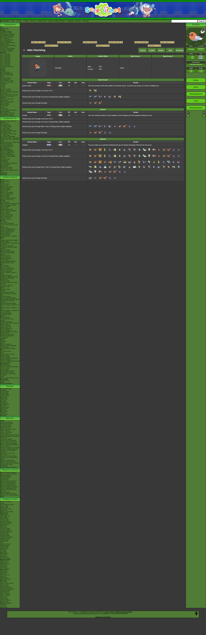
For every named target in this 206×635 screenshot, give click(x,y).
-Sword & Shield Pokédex (7, 42)
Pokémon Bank (4, 241)
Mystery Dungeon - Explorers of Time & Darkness (9, 311)
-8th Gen (2, 86)
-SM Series (3, 549)
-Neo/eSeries (4, 556)
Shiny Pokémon (4, 147)
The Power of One (5, 425)
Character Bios (4, 124)
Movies (10, 418)
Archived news (4, 28)
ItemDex (2, 68)
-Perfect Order (4, 520)
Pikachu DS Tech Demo (7, 334)
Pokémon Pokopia (5, 188)
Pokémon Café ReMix (6, 192)
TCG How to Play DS (6, 285)
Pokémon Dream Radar (7, 268)
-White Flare (3, 527)
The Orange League (6, 126)
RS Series (3, 401)
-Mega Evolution (5, 524)
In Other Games (5, 368)
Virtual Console (4, 369)
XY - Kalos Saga (5, 135)
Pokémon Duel (4, 260)
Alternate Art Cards (5, 509)
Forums (19, 21)
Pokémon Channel (5, 326)
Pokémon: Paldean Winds (7, 156)
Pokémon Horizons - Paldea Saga (10, 142)
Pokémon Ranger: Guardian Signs (8, 294)
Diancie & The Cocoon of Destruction (7, 454)
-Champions (3, 83)
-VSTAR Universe (5, 600)
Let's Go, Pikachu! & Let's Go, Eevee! (9, 225)
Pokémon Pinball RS (6, 328)
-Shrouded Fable (5, 535)
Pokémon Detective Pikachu (8, 467)
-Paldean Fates (4, 539)
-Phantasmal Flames (6, 523)
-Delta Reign (3, 514)
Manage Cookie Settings (124, 612)
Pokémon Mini (4, 347)
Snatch (24, 115)
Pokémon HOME (5, 206)
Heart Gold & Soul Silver (7, 292)
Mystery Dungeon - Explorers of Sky (9, 305)
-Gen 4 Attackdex (5, 58)
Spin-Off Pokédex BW (6, 75)
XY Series (3, 412)
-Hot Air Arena (4, 584)
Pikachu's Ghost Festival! (7, 482)
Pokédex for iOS (5, 286)
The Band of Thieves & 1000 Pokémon (8, 248)
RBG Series (3, 397)
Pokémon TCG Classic (7, 511)
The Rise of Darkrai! (6, 439)
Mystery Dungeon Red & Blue (9, 331)
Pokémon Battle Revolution (8, 303)
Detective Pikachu (5, 233)
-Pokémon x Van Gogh (6, 99)
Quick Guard (26, 86)
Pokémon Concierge (6, 167)
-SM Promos (3, 565)
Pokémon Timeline (5, 89)
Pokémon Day (4, 100)
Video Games (10, 177)
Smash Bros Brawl (5, 314)
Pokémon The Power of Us (8, 461)
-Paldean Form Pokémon (7, 115)
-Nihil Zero (3, 573)
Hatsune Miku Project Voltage (9, 94)
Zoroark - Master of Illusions (8, 443)
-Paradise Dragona (5, 590)
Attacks (161, 50)
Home (13, 21)
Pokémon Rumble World (7, 251)
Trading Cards (10, 499)
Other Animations (5, 164)
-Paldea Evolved (5, 545)
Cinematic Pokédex (5, 78)
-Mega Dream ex (5, 575)
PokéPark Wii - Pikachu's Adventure (7, 301)
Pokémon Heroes (5, 430)
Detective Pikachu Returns (8, 198)
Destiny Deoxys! (5, 433)
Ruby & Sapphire (5, 317)
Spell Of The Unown (6, 426)
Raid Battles (3, 510)
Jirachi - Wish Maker (6, 432)
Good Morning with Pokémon (8, 163)
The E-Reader (4, 337)
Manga (10, 386)
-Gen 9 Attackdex (5, 65)
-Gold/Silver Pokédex (6, 33)
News (2, 27)
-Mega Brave (4, 577)
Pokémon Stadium (5, 359)
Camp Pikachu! (4, 478)
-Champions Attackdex (6, 66)
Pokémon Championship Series (9, 92)
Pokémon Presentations (7, 101)
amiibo (2, 376)
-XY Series (3, 551)
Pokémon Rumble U (6, 271)
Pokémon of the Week (6, 82)
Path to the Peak (5, 159)
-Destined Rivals (5, 528)
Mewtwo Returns (5, 428)
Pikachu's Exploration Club (8, 485)
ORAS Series (4, 414)
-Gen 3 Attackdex (5, 56)
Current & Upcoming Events (8, 110)
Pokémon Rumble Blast (7, 278)
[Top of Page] (196, 613)
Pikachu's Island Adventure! (8, 484)
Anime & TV (10, 118)
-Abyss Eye (3, 570)
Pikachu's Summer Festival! (8, 481)
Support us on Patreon (103, 617)
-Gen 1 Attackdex (5, 54)
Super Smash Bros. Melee (7, 348)
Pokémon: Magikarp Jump (7, 229)
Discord (33, 21)
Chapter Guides (4, 394)
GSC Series (3, 400)
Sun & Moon (3, 222)
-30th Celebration (5, 516)
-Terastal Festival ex (6, 587)
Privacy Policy (109, 612)
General (142, 50)
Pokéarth (86, 21)
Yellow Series (4, 398)
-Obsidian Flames (5, 544)
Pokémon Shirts (4, 104)
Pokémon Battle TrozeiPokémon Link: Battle (9, 243)
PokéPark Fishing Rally (7, 335)
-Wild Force (3, 597)
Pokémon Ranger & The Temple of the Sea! (9, 437)
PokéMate (3, 338)
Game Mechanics (5, 79)
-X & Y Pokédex (4, 38)
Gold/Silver (3, 341)
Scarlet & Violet (4, 184)
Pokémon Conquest (6, 275)
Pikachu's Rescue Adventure (8, 474)
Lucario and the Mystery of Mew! (9, 435)
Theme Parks (4, 106)
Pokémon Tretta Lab (6, 269)
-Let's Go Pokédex (5, 41)
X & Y (2, 239)
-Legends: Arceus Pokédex (8, 45)
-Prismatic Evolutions (6, 531)
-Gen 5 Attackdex (5, 59)
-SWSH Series (4, 548)
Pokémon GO (4, 191)
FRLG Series (4, 403)
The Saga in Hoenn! (6, 129)
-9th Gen (2, 85)
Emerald (2, 320)
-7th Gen (2, 87)
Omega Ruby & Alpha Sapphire (9, 240)
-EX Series (3, 555)
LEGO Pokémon (5, 103)
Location (152, 50)
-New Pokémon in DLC (7, 114)
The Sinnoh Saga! (5, 132)
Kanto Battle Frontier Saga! (8, 131)
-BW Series (3, 552)
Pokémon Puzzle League (7, 354)
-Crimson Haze (4, 596)
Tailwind (25, 145)
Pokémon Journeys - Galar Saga (9, 138)
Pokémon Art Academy (7, 246)
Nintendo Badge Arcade (7, 262)
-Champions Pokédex (6, 51)
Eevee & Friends (5, 492)
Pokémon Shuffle (5, 250)
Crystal (2, 342)
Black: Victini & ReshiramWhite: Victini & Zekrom (9, 445)
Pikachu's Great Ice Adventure (9, 486)
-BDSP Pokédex (5, 44)
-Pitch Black (3, 517)
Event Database (5, 111)
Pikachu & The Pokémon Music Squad (9, 495)
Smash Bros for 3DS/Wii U (8, 261)
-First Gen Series (5, 558)
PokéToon (3, 157)
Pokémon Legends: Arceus (8, 205)
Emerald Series (4, 404)
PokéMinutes (4, 160)
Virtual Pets (3, 375)
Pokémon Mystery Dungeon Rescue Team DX (8, 211)
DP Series (3, 405)
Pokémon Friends (5, 189)
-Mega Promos (4, 561)
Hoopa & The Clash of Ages (8, 456)
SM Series (3, 415)
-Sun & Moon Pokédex (6, 40)
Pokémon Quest (5, 234)
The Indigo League (5, 125)
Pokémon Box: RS (5, 327)
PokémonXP (3, 93)
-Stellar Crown (4, 534)
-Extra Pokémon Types (7, 504)
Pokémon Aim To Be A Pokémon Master (9, 140)
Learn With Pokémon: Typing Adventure (8, 283)
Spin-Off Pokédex (5, 72)
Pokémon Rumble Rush (7, 230)
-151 (1, 542)
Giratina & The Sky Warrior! (8, 440)
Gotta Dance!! (4, 479)
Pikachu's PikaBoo (5, 477)
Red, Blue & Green (5, 351)
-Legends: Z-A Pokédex (7, 49)
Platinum (2, 291)
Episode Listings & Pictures (8, 121)
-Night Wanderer (5, 593)
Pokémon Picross (5, 255)
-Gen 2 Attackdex (5, 55)
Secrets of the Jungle (6, 464)
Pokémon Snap (4, 355)
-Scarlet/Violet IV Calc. (6, 80)
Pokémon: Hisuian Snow (7, 155)
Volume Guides (4, 396)
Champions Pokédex (74, 21)
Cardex (2, 76)
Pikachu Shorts (10, 470)
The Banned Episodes (6, 146)
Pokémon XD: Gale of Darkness (9, 323)
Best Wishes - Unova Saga (8, 133)
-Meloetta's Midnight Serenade (9, 449)
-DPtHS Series (4, 554)
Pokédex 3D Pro (5, 281)
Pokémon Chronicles (6, 143)
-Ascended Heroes (5, 521)
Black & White (4, 265)
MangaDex (3, 390)
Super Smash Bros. (5, 362)
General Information (6, 389)
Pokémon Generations (6, 150)
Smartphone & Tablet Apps (8, 373)
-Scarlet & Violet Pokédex (7, 48)
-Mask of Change (5, 594)
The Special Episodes (6, 145)
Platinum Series (4, 407)
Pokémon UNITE (5, 195)
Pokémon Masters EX (6, 194)
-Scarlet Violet (4, 546)
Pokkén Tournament (6, 258)
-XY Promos (3, 566)
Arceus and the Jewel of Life (8, 442)
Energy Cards (4, 507)
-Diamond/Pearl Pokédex (7, 35)
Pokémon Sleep (4, 196)
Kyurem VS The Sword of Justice (10, 447)
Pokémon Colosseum (6, 321)
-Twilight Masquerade (6, 537)
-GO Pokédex (4, 47)
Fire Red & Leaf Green (6, 319)
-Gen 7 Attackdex (5, 62)
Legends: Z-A (4, 185)
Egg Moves (179, 50)
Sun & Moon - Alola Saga (7, 136)
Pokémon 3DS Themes (7, 372)
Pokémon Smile (4, 213)
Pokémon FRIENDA (6, 383)
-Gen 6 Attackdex (5, 61)
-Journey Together (5, 530)
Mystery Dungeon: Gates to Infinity (8, 273)
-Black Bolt (3, 525)
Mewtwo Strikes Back (6, 423)
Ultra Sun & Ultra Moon (7, 223)
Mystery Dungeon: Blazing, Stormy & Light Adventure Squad (9, 298)
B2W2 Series (4, 411)
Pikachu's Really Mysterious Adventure (8, 490)
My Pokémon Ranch (6, 313)
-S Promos (3, 605)
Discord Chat (4, 108)
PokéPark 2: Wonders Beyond (9, 276)
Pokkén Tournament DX (7, 232)
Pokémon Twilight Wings (7, 152)
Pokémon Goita (4, 380)
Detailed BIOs (4, 393)
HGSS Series (4, 408)
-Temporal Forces (5, 538)
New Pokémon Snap (6, 216)
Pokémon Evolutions (6, 153)
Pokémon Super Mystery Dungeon (7, 253)
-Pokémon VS (4, 601)
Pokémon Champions (6, 187)
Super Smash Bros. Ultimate (8, 236)
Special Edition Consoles (7, 371)
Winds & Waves (5, 181)
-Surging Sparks (4, 532)
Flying (122, 68)
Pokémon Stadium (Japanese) (9, 358)
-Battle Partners (4, 586)
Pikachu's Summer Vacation (8, 472)
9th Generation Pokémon (7, 113)
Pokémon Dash (4, 324)
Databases (10, 24)
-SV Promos (3, 562)
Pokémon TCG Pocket (6, 199)
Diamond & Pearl (5, 289)
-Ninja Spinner (4, 572)
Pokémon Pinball (5, 357)
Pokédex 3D (3, 279)
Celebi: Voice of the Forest (8, 429)
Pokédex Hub (42, 21)
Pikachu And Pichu (5, 475)
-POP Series (3, 568)
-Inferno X (3, 576)
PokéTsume (3, 174)
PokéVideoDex (4, 162)
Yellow (2, 352)
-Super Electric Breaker (7, 589)
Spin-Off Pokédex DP (6, 73)
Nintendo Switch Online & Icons (9, 378)
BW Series (3, 410)
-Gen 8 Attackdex (5, 63)
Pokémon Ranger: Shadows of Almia (9, 308)
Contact (26, 21)
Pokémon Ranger (5, 330)
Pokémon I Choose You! (7, 460)
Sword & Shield (4, 202)
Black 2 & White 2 (5, 267)
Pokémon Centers (5, 90)
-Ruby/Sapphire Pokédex (7, 34)
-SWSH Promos (4, 563)
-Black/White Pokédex (6, 37)
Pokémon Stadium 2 (6, 344)
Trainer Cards (4, 506)
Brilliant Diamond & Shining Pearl (9, 203)
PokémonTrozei (4, 333)
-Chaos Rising (4, 518)
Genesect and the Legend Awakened (7, 451)
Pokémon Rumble (5, 296)
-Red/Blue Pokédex (5, 31)
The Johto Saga (4, 128)
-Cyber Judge (4, 598)
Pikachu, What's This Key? (8, 493)
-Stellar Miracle (4, 591)
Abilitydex (3, 71)
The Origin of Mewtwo (6, 422)
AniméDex (3, 122)
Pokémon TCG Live (6, 219)
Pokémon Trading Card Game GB (10, 361)
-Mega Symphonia (5, 579)
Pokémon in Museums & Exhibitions (7, 96)
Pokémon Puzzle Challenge (8, 345)
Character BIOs (4, 391)
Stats (170, 50)
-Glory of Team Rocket (6, 583)
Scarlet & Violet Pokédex (56, 21)
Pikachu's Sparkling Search (8, 488)
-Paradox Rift (4, 541)
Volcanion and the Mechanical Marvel (9, 458)
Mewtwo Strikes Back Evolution (9, 463)
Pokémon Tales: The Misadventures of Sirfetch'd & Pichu (8, 170)
